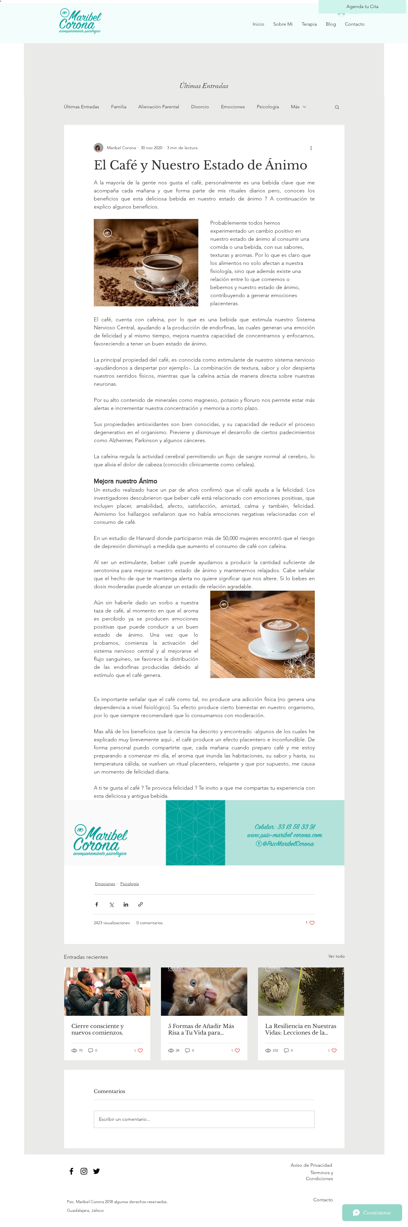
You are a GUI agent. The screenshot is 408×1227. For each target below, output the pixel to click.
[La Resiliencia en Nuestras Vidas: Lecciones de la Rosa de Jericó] (301, 991)
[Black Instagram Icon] (83, 1171)
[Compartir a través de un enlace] (140, 904)
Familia (118, 106)
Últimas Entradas (81, 106)
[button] (337, 106)
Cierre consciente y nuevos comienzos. (97, 1029)
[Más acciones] (311, 147)
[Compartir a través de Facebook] (96, 904)
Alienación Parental (158, 106)
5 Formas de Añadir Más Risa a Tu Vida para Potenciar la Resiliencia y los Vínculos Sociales (202, 1029)
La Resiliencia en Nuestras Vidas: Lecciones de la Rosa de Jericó (300, 1029)
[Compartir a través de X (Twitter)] (111, 904)
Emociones (233, 106)
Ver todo (337, 956)
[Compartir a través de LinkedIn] (126, 904)
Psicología (268, 106)
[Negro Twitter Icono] (96, 1171)
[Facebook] (71, 1171)
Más (295, 106)
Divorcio (200, 106)
